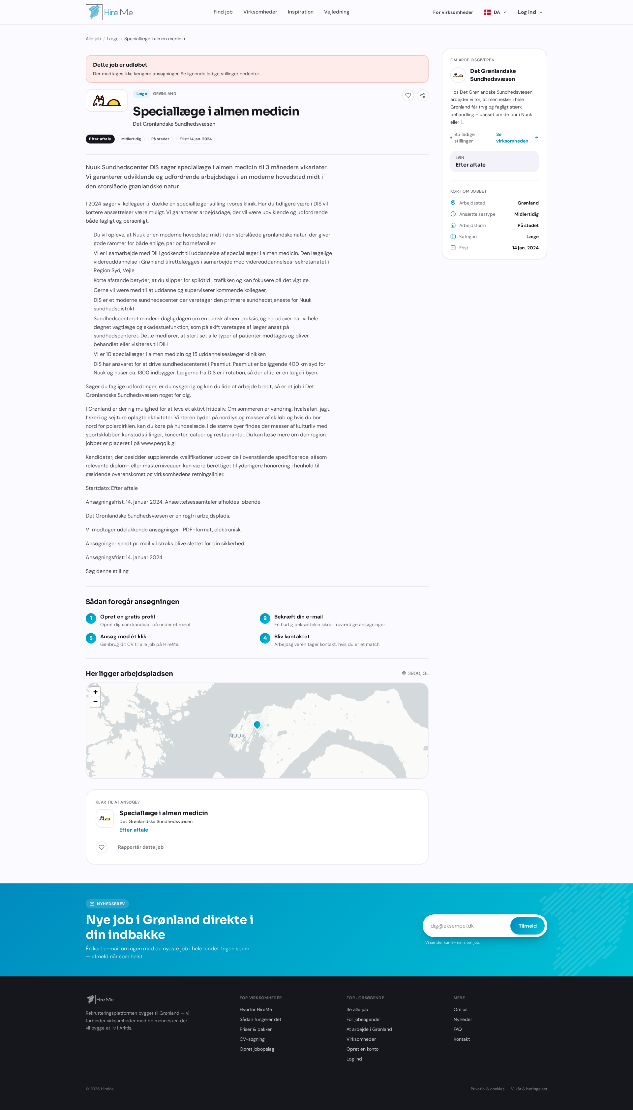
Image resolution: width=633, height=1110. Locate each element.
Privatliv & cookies (487, 1089)
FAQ (458, 1029)
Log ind (527, 12)
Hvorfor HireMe (256, 1009)
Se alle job (357, 1009)
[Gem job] (408, 95)
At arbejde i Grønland (369, 1029)
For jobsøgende (363, 1019)
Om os (460, 1009)
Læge (113, 39)
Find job (223, 12)
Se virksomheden (512, 137)
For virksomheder (453, 12)
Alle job (93, 39)
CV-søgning (252, 1039)
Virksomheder (260, 12)
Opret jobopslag (257, 1049)
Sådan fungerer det (260, 1019)
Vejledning (336, 12)
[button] (257, 725)
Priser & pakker (256, 1029)
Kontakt (462, 1039)
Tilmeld (528, 925)
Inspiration (301, 12)
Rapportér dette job (141, 847)
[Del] (423, 95)
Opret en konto (362, 1049)
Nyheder (463, 1019)
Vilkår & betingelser (529, 1089)
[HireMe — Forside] (110, 12)
